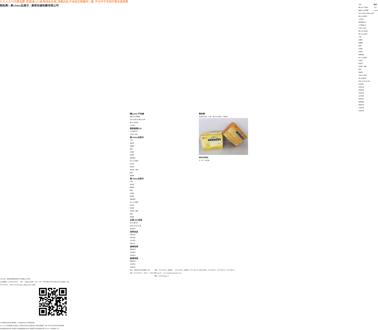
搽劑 (360, 46)
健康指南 (361, 102)
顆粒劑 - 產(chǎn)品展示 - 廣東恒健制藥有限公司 (29, 5)
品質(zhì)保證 (363, 75)
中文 (375, 7)
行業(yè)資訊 (362, 28)
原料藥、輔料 (363, 66)
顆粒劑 (361, 63)
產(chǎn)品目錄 (363, 31)
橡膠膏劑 (361, 54)
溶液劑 (361, 49)
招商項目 (361, 99)
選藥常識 (361, 105)
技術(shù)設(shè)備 (364, 81)
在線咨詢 (361, 111)
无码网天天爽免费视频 (18, 328)
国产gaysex (46, 328)
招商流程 (361, 93)
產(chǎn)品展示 (363, 34)
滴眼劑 (361, 72)
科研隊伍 (361, 84)
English (376, 10)
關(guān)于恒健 (363, 7)
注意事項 (361, 108)
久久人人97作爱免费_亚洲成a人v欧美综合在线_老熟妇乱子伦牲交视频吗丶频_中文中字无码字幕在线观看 (32, 325)
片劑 (360, 37)
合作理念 (361, 96)
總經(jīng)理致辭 (364, 10)
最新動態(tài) (362, 22)
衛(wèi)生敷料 (363, 57)
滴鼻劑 (361, 40)
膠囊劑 (361, 43)
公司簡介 (361, 19)
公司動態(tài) (362, 25)
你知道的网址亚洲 (5, 328)
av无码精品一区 (54, 328)
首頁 (360, 4)
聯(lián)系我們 (363, 16)
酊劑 (360, 69)
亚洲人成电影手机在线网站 (34, 328)
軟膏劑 (361, 52)
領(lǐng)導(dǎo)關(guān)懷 (366, 13)
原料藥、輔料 (134, 170)
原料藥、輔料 (134, 211)
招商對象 (361, 90)
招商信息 (361, 87)
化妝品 (361, 60)
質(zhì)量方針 (363, 78)
